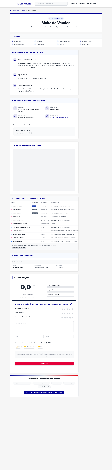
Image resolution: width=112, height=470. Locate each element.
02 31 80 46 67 (55, 109)
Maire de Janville (57, 383)
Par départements (78, 3)
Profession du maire (64, 41)
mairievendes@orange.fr (26, 117)
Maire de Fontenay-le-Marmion (41, 383)
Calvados (23, 10)
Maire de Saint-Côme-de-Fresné (22, 383)
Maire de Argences (69, 383)
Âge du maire (39, 41)
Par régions (91, 3)
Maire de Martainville (44, 386)
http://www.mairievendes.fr (59, 117)
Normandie (16, 10)
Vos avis (61, 44)
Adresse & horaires (18, 44)
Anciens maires (85, 44)
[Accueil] (10, 10)
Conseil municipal (40, 44)
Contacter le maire (86, 41)
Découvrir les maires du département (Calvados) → (44, 392)
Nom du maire (16, 41)
